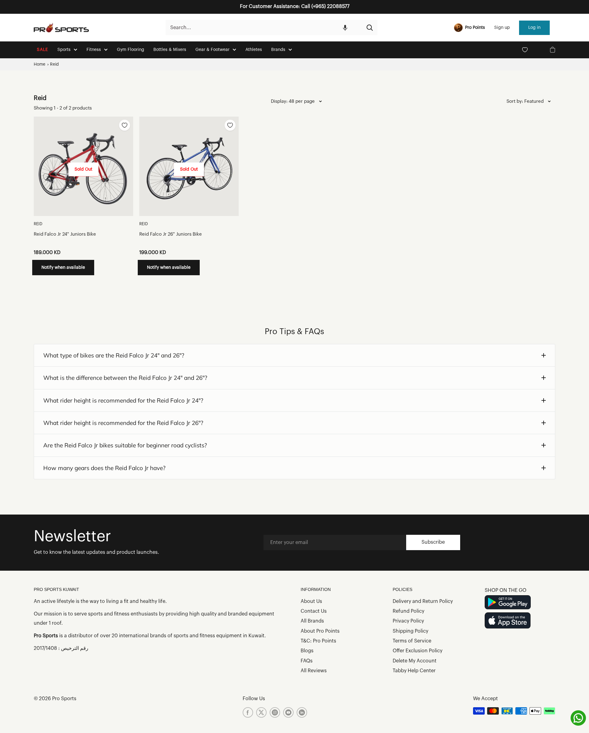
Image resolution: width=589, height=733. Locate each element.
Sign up (502, 27)
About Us (311, 601)
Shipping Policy (410, 631)
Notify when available (63, 267)
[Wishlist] (525, 50)
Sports (64, 50)
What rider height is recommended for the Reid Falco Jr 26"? (123, 422)
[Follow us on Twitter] (261, 712)
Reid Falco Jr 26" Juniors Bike (170, 234)
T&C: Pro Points (318, 640)
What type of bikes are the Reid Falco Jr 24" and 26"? (113, 355)
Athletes (253, 50)
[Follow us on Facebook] (248, 712)
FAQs (307, 660)
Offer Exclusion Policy (417, 650)
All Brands (312, 621)
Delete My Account (415, 660)
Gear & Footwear (212, 50)
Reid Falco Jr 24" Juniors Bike (65, 234)
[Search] (369, 27)
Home (39, 64)
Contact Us (314, 611)
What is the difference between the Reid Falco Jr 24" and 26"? (125, 377)
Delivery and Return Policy (423, 601)
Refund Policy (408, 611)
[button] (345, 27)
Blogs (307, 650)
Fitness (94, 50)
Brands (278, 50)
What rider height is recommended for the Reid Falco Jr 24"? (123, 400)
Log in (534, 27)
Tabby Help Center (414, 670)
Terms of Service (412, 640)
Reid (54, 64)
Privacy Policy (408, 621)
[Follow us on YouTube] (288, 712)
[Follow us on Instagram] (275, 712)
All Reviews (314, 670)
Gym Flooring (130, 50)
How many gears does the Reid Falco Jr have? (104, 468)
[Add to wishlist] (124, 125)
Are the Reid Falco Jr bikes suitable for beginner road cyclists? (125, 445)
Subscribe (433, 542)
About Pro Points (320, 631)
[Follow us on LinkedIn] (302, 712)
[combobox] (264, 27)
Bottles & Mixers (169, 50)
